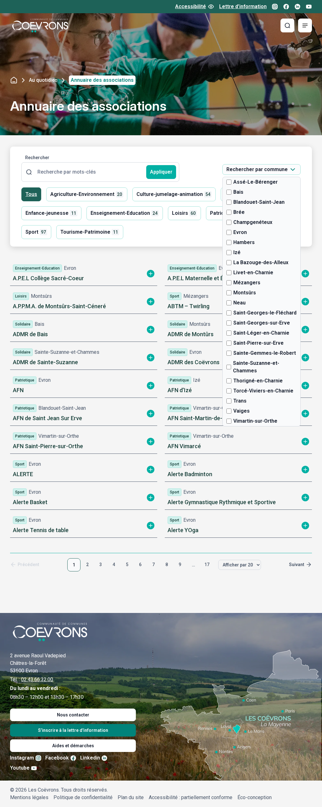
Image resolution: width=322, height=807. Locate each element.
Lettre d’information (243, 6)
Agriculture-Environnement (86, 194)
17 (206, 564)
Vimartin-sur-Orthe (255, 421)
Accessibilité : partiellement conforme (190, 797)
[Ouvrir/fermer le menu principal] (305, 25)
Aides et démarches (73, 745)
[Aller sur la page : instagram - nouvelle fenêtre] (275, 6)
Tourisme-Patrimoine (89, 232)
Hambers (244, 242)
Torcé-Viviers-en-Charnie (263, 391)
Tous (31, 194)
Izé (237, 252)
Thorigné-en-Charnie (258, 381)
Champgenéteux (252, 222)
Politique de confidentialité (83, 797)
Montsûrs (244, 293)
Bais (238, 192)
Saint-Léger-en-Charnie (261, 333)
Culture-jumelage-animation (173, 194)
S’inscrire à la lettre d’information (73, 730)
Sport (35, 232)
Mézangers (246, 283)
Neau (239, 303)
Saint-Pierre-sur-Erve (258, 343)
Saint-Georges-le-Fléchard (265, 313)
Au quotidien (43, 80)
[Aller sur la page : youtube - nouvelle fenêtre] (309, 6)
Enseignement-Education (124, 213)
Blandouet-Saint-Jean (259, 202)
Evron (240, 232)
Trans (240, 401)
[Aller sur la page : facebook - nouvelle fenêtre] (286, 6)
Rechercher (37, 157)
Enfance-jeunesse (50, 213)
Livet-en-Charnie (253, 272)
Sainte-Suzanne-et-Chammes (256, 367)
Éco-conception (254, 797)
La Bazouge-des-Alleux (260, 262)
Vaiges (241, 411)
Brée (239, 212)
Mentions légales (29, 797)
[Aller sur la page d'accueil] (40, 25)
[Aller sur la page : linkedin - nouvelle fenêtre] (297, 6)
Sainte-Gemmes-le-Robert (264, 353)
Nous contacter (73, 714)
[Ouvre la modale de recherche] (287, 25)
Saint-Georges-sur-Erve (261, 323)
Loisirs (184, 213)
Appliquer (161, 172)
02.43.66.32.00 (37, 679)
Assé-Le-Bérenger (255, 182)
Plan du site (131, 797)
